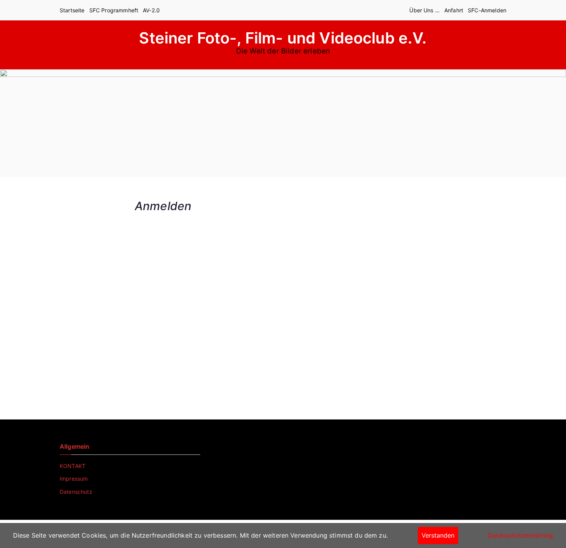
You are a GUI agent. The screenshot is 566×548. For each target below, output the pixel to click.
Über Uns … (424, 10)
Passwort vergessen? (283, 380)
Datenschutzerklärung (520, 535)
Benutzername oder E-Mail (237, 222)
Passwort (212, 258)
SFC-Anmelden (487, 10)
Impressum (74, 478)
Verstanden (438, 535)
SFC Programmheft (114, 10)
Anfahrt (453, 10)
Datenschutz (76, 491)
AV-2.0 (151, 10)
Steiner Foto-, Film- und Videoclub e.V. (283, 37)
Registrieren (328, 357)
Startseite (72, 10)
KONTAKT (72, 466)
